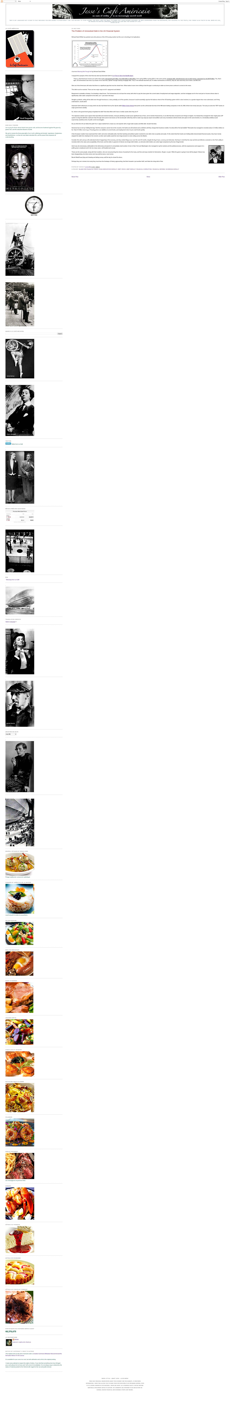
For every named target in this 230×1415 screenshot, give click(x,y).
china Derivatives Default (108, 169)
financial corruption (144, 169)
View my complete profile (22, 1342)
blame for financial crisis (88, 169)
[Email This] (92, 167)
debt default (131, 169)
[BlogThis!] (94, 167)
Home (148, 176)
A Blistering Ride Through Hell (84, 71)
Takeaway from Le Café (12, 579)
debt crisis (122, 169)
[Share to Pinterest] (99, 167)
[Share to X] (95, 167)
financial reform (159, 169)
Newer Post (75, 176)
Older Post (221, 176)
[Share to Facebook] (97, 167)
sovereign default (172, 169)
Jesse (17, 1339)
